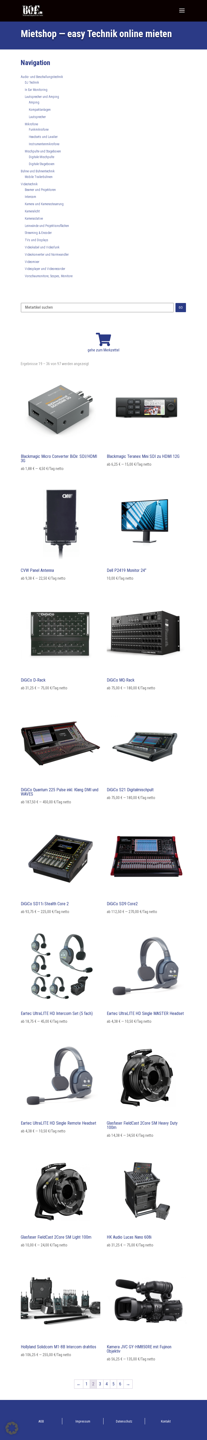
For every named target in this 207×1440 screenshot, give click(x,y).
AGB (41, 1421)
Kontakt (166, 1421)
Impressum (82, 1421)
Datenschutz (124, 1421)
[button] (12, 1428)
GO (181, 307)
